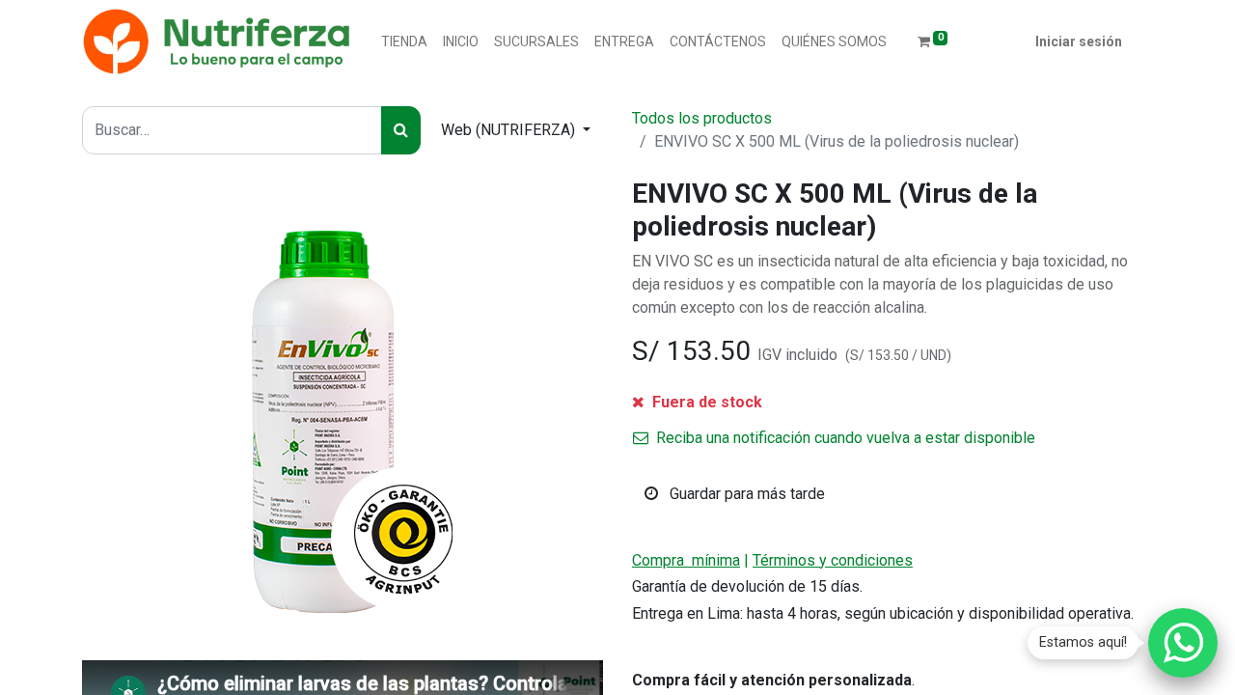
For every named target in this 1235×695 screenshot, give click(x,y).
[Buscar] (401, 130)
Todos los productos (702, 118)
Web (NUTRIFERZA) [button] (510, 130)
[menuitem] (404, 42)
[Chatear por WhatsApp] (1183, 643)
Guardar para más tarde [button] (745, 494)
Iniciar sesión (1078, 41)
